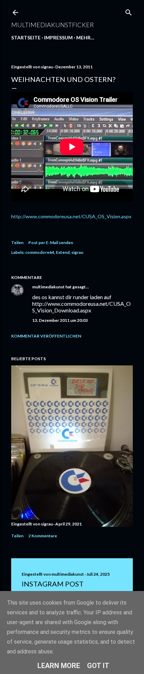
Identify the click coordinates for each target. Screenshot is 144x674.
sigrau (77, 252)
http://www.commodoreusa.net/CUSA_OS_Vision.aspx (71, 216)
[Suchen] (128, 11)
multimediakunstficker (52, 25)
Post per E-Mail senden (50, 242)
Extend (63, 252)
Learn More (58, 665)
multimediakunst (48, 286)
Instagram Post (53, 584)
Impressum (58, 37)
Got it (98, 665)
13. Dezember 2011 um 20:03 (60, 320)
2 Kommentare (42, 535)
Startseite (26, 37)
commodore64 (39, 252)
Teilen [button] (17, 242)
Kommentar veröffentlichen (46, 336)
